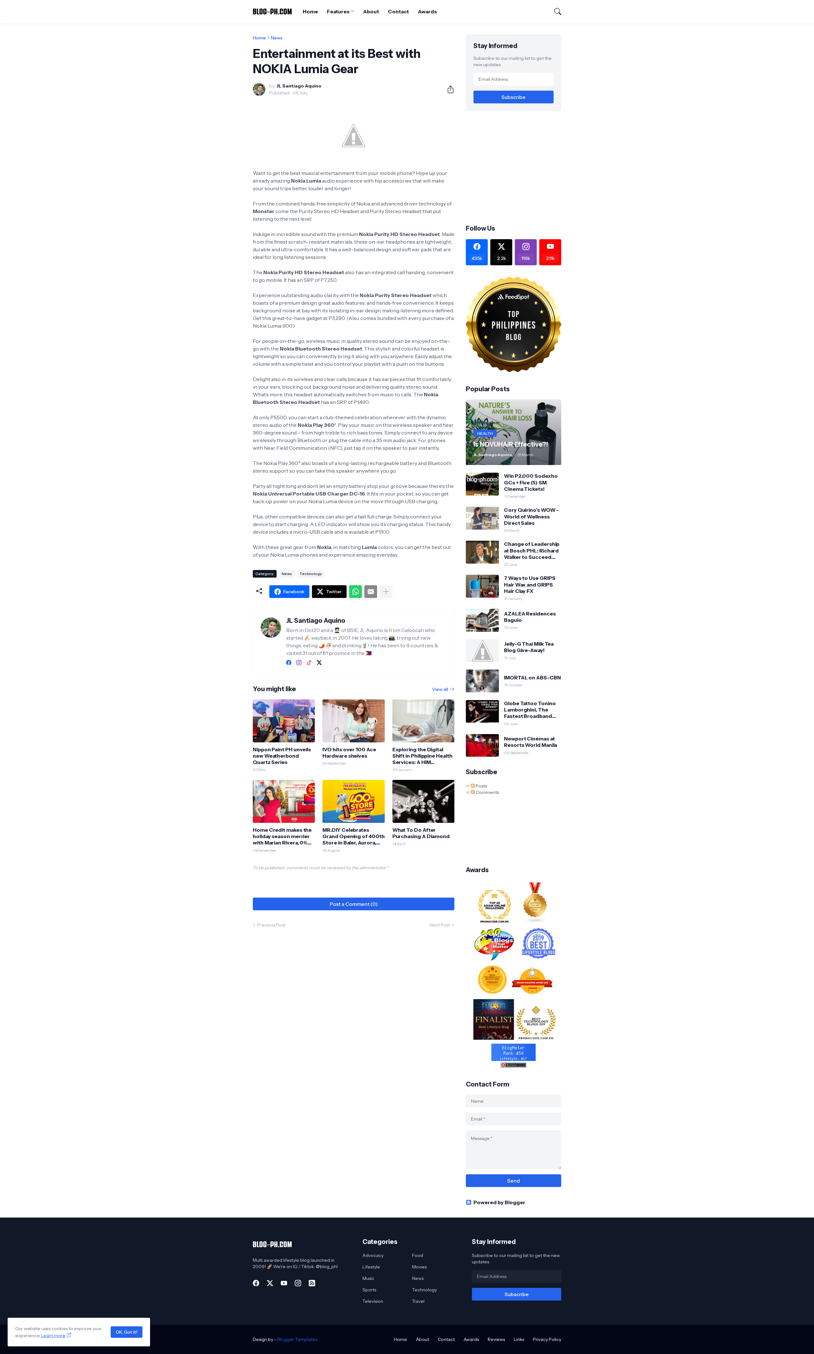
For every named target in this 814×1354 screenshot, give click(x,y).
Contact (398, 11)
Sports (369, 1290)
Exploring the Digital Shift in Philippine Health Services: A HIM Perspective (422, 756)
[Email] (370, 591)
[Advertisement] (519, 167)
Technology (311, 573)
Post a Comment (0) (354, 904)
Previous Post (271, 925)
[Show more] (386, 591)
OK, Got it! (126, 1332)
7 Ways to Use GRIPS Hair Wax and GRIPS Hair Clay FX (529, 584)
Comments (487, 792)
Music (368, 1278)
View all (440, 689)
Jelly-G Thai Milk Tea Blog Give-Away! (529, 647)
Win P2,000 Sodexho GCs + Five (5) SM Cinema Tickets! (531, 482)
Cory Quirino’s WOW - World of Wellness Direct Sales (531, 516)
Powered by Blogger (499, 1202)
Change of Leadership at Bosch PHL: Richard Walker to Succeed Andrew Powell (531, 550)
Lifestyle (371, 1267)
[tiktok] (309, 662)
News (277, 38)
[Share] (448, 89)
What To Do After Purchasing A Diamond (421, 833)
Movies (419, 1267)
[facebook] (288, 662)
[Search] (554, 11)
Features (338, 11)
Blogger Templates (297, 1339)
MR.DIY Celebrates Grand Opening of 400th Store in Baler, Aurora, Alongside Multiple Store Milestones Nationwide (353, 836)
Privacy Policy (547, 1339)
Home (310, 11)
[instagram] (298, 662)
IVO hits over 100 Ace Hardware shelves (349, 752)
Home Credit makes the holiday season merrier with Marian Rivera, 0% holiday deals (282, 836)
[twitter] (319, 662)
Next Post (440, 925)
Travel (418, 1301)
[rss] (312, 1283)
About (371, 11)
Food (417, 1255)
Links (519, 1339)
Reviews (496, 1339)
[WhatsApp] (355, 591)
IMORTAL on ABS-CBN (532, 677)
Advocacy (372, 1255)
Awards (427, 11)
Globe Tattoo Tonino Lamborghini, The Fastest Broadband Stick (529, 709)
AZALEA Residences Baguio (530, 616)
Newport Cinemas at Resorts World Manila (530, 741)
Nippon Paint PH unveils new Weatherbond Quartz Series (282, 756)
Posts (481, 786)
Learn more (53, 1335)
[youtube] (284, 1283)
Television (372, 1301)
